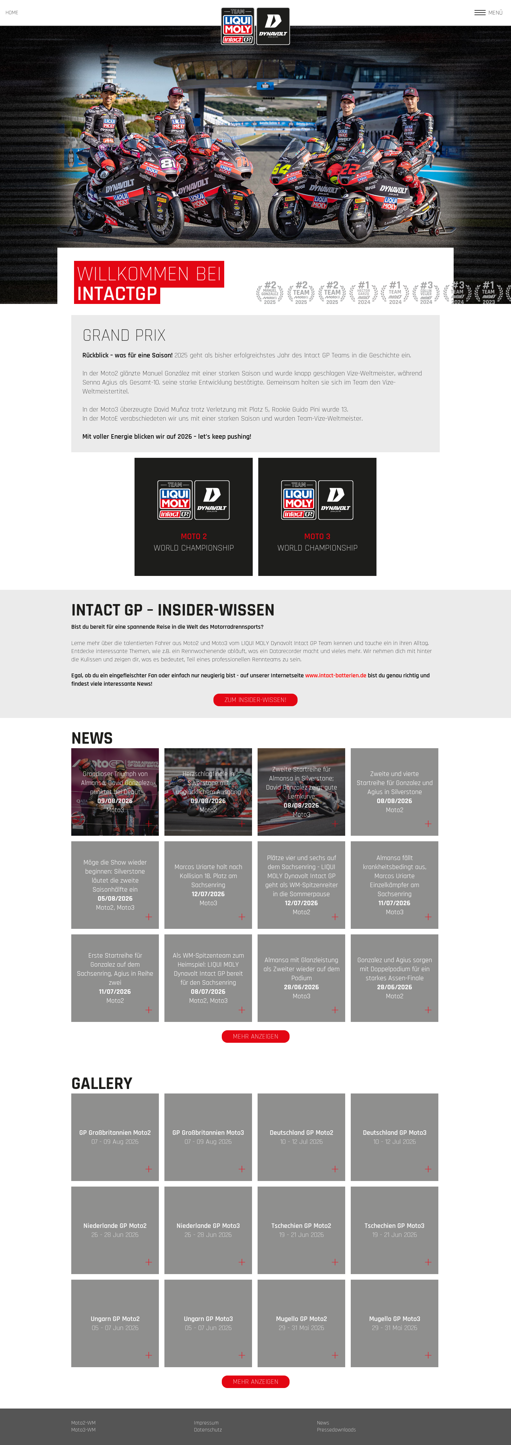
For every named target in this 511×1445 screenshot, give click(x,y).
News (323, 1423)
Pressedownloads (336, 1430)
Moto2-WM (83, 1423)
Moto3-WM (83, 1430)
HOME (12, 12)
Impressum (206, 1423)
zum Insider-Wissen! (255, 699)
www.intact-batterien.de (335, 675)
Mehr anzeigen (255, 1036)
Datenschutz (208, 1430)
